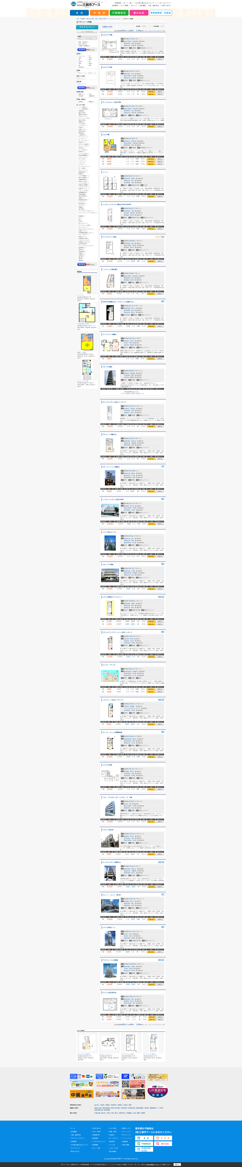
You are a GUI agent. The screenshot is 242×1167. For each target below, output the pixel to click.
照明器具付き (83, 172)
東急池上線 (127, 45)
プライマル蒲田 (107, 367)
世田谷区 (114, 1105)
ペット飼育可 (83, 107)
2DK (90, 59)
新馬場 (132, 345)
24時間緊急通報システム (86, 232)
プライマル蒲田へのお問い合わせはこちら (132, 393)
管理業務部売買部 (146, 1149)
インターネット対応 (85, 225)
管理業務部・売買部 (160, 12)
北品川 (133, 338)
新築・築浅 (112, 1132)
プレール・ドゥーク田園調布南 (112, 732)
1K (89, 56)
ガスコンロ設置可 (84, 144)
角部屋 (81, 260)
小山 (132, 305)
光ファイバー (83, 223)
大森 (132, 182)
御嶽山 (133, 473)
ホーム (73, 1128)
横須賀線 (126, 215)
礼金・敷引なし (83, 44)
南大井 (133, 406)
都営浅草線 (127, 43)
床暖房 (81, 207)
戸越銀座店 (119, 12)
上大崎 (133, 931)
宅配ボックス (83, 231)
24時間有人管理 (84, 238)
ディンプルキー (84, 234)
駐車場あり (82, 247)
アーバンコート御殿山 (109, 334)
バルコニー (82, 164)
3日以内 (81, 96)
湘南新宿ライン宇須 (156, 1108)
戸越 (132, 38)
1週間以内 (92, 96)
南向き (81, 258)
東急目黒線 (127, 308)
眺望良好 (82, 133)
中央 (132, 176)
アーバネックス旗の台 (150, 1054)
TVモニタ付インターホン (86, 229)
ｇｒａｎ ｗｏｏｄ (105, 1054)
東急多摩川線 (127, 477)
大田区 (129, 176)
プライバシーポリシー (78, 1138)
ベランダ (82, 162)
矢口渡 (134, 542)
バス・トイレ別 (84, 190)
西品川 (133, 801)
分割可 (81, 127)
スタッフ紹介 (96, 1132)
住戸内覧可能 (83, 244)
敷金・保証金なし (84, 42)
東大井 (133, 636)
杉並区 (125, 1105)
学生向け (82, 148)
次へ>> (160, 30)
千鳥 (132, 568)
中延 (132, 71)
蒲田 (132, 370)
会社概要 (142, 5)
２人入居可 (82, 124)
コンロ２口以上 (84, 183)
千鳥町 (133, 571)
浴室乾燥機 (82, 194)
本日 (90, 94)
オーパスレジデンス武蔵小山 (111, 862)
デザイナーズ (83, 116)
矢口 (132, 669)
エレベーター (83, 170)
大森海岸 (132, 213)
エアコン (82, 205)
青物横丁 (132, 706)
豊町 (132, 273)
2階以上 (82, 249)
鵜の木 (133, 736)
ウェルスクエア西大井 (84, 1054)
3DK (80, 63)
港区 (130, 1105)
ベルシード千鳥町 (108, 564)
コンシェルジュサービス (86, 245)
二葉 (132, 503)
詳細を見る (151, 59)
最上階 (81, 257)
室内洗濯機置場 (84, 155)
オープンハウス (84, 140)
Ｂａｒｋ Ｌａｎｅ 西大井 (111, 895)
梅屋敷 (132, 377)
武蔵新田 (135, 573)
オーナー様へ (128, 3)
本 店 (79, 12)
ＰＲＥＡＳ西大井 (108, 830)
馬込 (132, 243)
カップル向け (83, 150)
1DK (80, 58)
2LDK (80, 61)
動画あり (91, 101)
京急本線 (126, 213)
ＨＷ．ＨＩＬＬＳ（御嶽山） (111, 467)
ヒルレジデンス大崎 (83, 381)
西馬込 (133, 178)
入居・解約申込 (153, 5)
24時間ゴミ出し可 (84, 242)
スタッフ (134, 5)
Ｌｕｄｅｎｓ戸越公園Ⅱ (110, 269)
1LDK (90, 58)
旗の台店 (138, 12)
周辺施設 (95, 1138)
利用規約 (74, 1141)
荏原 (132, 438)
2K (79, 59)
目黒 (130, 934)
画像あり (81, 101)
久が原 (133, 475)
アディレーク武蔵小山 (109, 434)
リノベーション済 (84, 118)
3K (89, 61)
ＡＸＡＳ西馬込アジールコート (112, 597)
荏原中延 (133, 45)
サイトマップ (75, 1148)
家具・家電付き (84, 177)
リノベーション (127, 1138)
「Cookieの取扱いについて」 (152, 1164)
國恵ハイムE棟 (82, 352)
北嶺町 (133, 470)
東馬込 (133, 241)
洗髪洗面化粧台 (84, 199)
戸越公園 (135, 41)
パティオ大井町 (107, 765)
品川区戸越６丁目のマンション (86, 323)
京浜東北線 (127, 182)
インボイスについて (164, 3)
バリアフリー (83, 125)
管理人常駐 (82, 131)
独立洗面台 (82, 203)
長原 (132, 607)
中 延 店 (99, 12)
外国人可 (82, 142)
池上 (132, 180)
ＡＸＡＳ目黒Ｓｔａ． (109, 927)
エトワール (81, 295)
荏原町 (134, 75)
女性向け (82, 151)
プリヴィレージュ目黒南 (110, 960)
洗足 (132, 310)
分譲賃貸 (125, 1141)
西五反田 (133, 964)
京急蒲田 (132, 373)
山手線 (126, 343)
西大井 (132, 215)
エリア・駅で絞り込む (87, 31)
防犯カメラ (82, 236)
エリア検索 (124, 5)
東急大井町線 (127, 41)
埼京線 (146, 1108)
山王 (132, 208)
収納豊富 (82, 216)
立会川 (132, 412)
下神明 (134, 508)
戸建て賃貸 (125, 1145)
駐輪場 (81, 174)
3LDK (90, 63)
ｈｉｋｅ (105, 172)
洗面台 (81, 198)
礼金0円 (111, 1135)
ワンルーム (82, 56)
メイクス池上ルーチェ (109, 532)
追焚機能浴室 (83, 192)
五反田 (131, 968)
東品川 (133, 703)
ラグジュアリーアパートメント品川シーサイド (117, 632)
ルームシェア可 (84, 146)
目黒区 (107, 1105)
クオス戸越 (105, 134)
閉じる (177, 1164)
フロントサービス (84, 240)
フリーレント (83, 136)
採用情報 (118, 3)
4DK (90, 65)
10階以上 (82, 253)
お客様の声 (95, 1135)
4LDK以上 (81, 67)
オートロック (83, 227)
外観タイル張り (84, 181)
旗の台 (133, 312)
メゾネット (82, 161)
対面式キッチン (84, 188)
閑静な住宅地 (83, 114)
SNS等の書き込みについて (144, 3)
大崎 (130, 343)
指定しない (82, 94)
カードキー (82, 138)
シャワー (82, 201)
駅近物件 (112, 1141)
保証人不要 (82, 120)
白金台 (131, 936)
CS (80, 218)
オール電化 (82, 168)
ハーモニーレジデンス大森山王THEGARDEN (116, 204)
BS (80, 220)
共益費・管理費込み (84, 45)
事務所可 (82, 122)
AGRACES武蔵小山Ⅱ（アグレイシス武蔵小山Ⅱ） (118, 302)
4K (79, 65)
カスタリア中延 (107, 67)
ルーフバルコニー (84, 166)
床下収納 (82, 209)
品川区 (129, 38)
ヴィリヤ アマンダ (108, 665)
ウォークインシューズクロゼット (87, 213)
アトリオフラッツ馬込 (109, 237)
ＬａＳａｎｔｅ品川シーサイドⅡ (113, 700)
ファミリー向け (84, 153)
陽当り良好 (82, 112)
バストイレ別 (113, 1148)
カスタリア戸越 (107, 35)
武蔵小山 (133, 441)
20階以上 (82, 255)
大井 (132, 769)
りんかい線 (127, 708)
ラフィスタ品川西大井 (109, 992)
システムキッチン (84, 186)
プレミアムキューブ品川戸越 (111, 102)
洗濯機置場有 (83, 179)
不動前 (133, 938)
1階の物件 (82, 251)
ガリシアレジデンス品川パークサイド (114, 402)
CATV (81, 221)
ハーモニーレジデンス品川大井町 (113, 499)
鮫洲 (131, 638)
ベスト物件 (112, 1128)
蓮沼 (132, 540)
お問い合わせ (166, 5)
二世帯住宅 (82, 135)
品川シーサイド (135, 708)
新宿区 (120, 1105)
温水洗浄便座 (83, 196)
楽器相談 (82, 111)
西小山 (133, 308)
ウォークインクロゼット (86, 211)
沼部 (134, 477)
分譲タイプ (82, 129)
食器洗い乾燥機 (84, 185)
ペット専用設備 (84, 109)
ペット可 (112, 1145)
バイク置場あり (84, 175)
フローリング (83, 157)
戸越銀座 (133, 443)
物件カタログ (75, 1151)
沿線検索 (115, 5)
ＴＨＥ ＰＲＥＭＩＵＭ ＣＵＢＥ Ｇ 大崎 (117, 797)
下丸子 (134, 675)
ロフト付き (82, 159)
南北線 (126, 936)
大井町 (133, 510)
